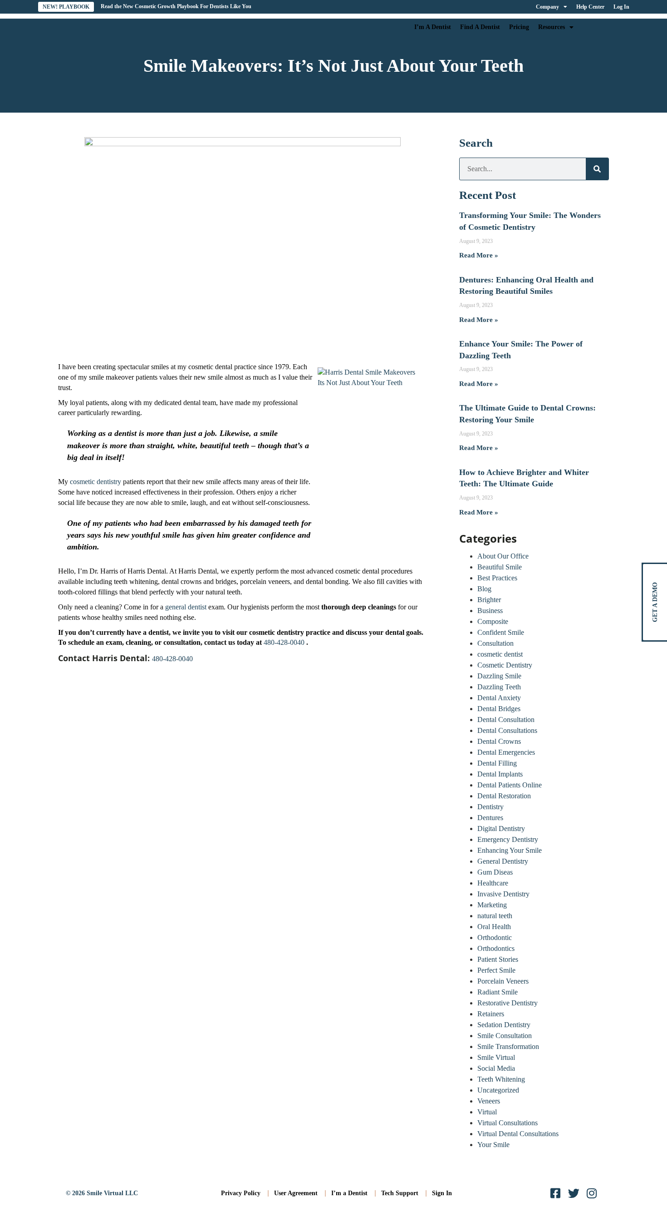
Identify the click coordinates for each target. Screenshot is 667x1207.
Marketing (492, 905)
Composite (492, 621)
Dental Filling (497, 763)
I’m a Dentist (349, 1193)
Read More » (478, 255)
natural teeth (494, 916)
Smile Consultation (504, 1035)
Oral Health (494, 926)
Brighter (489, 600)
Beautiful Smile (499, 567)
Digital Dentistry (501, 828)
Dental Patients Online (509, 785)
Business (490, 610)
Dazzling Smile (499, 676)
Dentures (490, 817)
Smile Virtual (496, 1057)
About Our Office (503, 556)
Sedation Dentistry (503, 1025)
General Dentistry (502, 861)
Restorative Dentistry (507, 1003)
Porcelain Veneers (503, 981)
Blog (484, 589)
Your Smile (493, 1144)
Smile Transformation (508, 1046)
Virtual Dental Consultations (518, 1134)
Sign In (442, 1193)
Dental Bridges (498, 708)
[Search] (597, 169)
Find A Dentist (480, 27)
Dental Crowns (499, 741)
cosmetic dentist (500, 654)
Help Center (590, 7)
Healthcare (492, 883)
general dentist (185, 607)
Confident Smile (500, 632)
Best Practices (497, 578)
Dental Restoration (504, 796)
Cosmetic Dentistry (504, 665)
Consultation (495, 643)
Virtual (487, 1112)
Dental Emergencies (506, 752)
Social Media (496, 1068)
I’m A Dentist (432, 27)
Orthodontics (496, 948)
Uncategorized (498, 1090)
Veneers (488, 1101)
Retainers (490, 1014)
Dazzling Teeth (499, 687)
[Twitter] (573, 1193)
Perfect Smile (496, 970)
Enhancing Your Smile (509, 850)
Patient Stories (497, 959)
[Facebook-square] (555, 1193)
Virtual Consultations (507, 1123)
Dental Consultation (506, 719)
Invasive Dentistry (503, 894)
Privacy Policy (240, 1193)
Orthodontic (494, 937)
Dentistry (490, 807)
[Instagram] (592, 1193)
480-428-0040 (285, 642)
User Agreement (296, 1193)
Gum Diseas (495, 872)
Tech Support (399, 1193)
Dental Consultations (507, 730)
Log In (621, 7)
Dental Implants (500, 774)
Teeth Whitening (501, 1079)
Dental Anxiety (499, 698)
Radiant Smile (497, 992)
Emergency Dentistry (507, 839)
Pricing (519, 27)
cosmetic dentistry (95, 481)
